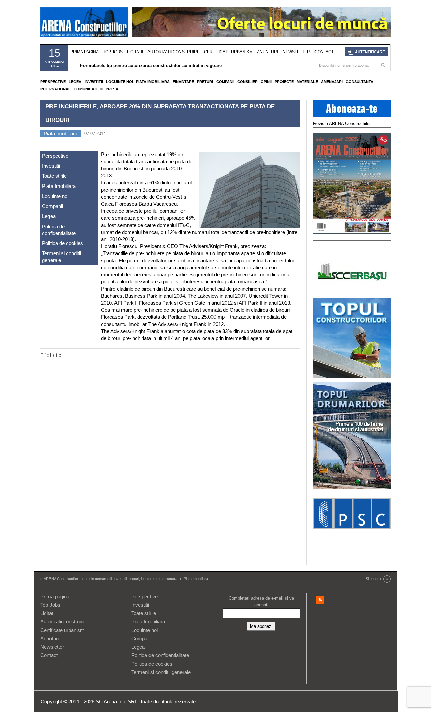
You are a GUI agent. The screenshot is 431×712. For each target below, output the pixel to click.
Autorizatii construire (173, 51)
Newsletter (296, 51)
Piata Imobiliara (153, 82)
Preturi (205, 82)
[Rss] (320, 600)
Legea (75, 82)
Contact (324, 51)
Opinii (266, 82)
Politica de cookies (62, 243)
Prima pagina (84, 51)
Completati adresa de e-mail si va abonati (261, 601)
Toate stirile (54, 176)
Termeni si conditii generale (61, 256)
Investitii (94, 82)
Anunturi (267, 51)
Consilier (247, 82)
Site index (374, 579)
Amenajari (332, 82)
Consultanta (359, 82)
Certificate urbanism (228, 51)
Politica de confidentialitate (59, 230)
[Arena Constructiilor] (84, 22)
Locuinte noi (119, 82)
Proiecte (284, 82)
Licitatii (135, 51)
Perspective (53, 82)
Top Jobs (113, 51)
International (55, 89)
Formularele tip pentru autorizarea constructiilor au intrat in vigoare (151, 65)
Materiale (307, 82)
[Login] (366, 51)
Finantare (183, 82)
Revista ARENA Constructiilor (342, 123)
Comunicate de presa (96, 89)
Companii (225, 82)
